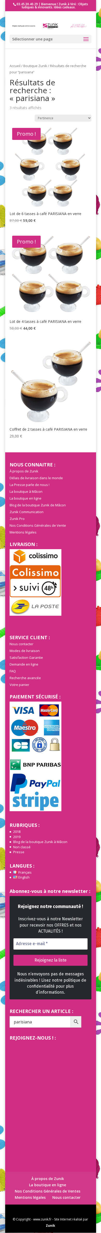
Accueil (15, 65)
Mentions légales (23, 532)
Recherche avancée (25, 677)
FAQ (13, 671)
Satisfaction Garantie (26, 657)
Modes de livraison (25, 650)
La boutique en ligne (25, 498)
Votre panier (19, 684)
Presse (18, 852)
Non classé (22, 847)
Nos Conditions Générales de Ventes (47, 1191)
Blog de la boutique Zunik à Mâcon (40, 841)
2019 (16, 836)
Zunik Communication (27, 511)
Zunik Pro (17, 518)
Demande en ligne (24, 664)
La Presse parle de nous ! (29, 484)
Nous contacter (21, 644)
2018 (16, 831)
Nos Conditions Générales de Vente (38, 525)
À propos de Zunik (24, 471)
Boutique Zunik (35, 65)
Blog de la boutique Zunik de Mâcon (38, 505)
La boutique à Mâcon (26, 491)
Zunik (50, 1225)
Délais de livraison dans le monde (36, 478)
